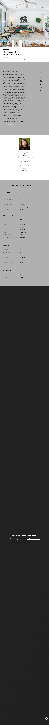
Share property (10, 124)
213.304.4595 (24, 161)
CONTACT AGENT (24, 174)
